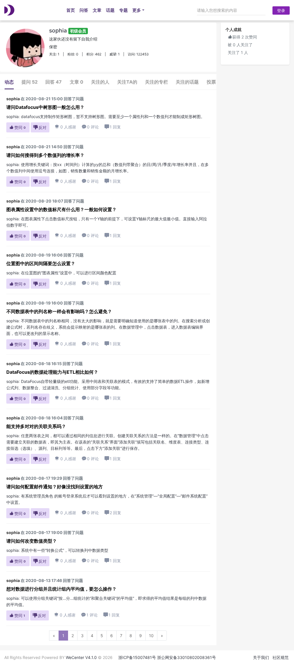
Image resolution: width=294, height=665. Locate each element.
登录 (281, 10)
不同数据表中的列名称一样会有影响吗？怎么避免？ (59, 311)
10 (151, 635)
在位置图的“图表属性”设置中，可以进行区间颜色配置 (68, 272)
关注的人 (100, 82)
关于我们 (261, 657)
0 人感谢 (65, 126)
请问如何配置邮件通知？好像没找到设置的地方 (54, 486)
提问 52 (30, 82)
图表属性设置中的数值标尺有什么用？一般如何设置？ (61, 209)
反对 (40, 127)
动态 (9, 82)
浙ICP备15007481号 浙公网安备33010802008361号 (167, 657)
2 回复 (115, 512)
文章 (97, 10)
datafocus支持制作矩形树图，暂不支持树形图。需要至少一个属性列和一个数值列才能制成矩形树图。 (113, 116)
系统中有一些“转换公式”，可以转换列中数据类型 (64, 550)
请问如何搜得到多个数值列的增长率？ (45, 155)
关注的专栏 (156, 82)
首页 (70, 10)
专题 (123, 10)
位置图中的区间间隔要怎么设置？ (40, 263)
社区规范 (280, 657)
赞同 (17, 127)
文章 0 (76, 82)
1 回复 (115, 126)
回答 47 (53, 82)
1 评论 (89, 614)
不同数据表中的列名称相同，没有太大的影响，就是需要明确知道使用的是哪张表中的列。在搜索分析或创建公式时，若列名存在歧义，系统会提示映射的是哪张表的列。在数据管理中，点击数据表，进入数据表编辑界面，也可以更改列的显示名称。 (108, 327)
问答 (84, 10)
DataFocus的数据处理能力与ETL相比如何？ (52, 372)
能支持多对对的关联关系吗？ (36, 426)
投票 (211, 82)
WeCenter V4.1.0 (81, 657)
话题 (110, 10)
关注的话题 (187, 82)
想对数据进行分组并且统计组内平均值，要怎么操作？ (61, 589)
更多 (136, 10)
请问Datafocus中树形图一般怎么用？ (45, 107)
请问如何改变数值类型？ (31, 541)
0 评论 (90, 126)
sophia (67, 30)
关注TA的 (127, 82)
